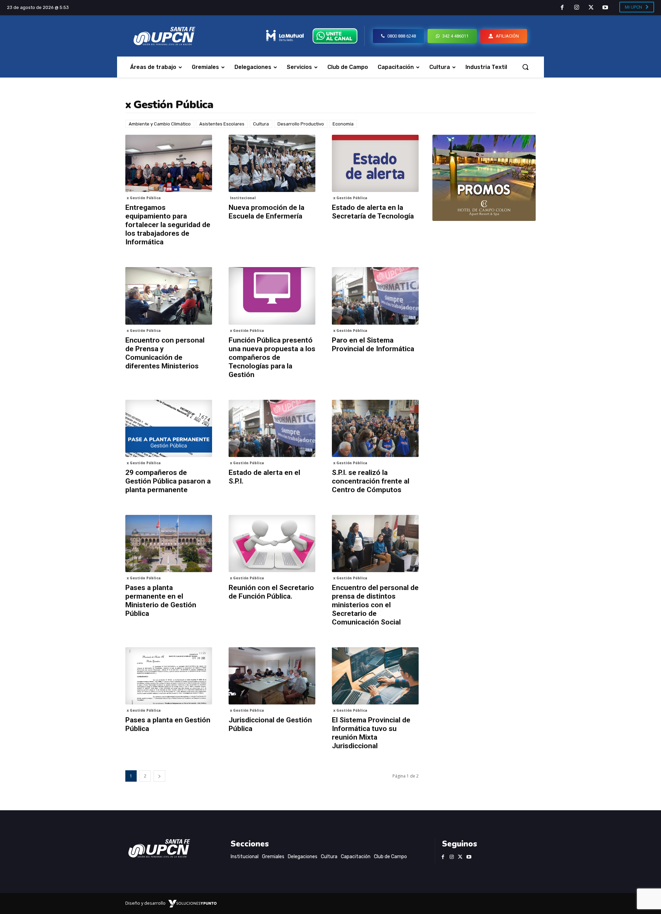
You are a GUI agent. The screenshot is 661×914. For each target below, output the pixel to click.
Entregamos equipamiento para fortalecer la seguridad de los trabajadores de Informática (167, 224)
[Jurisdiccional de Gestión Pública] (272, 675)
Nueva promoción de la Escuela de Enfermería (266, 211)
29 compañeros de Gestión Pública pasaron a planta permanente (168, 481)
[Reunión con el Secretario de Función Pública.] (272, 543)
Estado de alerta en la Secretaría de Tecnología (373, 211)
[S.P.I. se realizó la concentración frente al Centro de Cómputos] (375, 428)
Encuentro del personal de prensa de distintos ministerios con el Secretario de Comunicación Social (375, 604)
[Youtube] (605, 8)
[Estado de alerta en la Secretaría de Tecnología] (375, 163)
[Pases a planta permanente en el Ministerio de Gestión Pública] (168, 543)
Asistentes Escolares (221, 123)
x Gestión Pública (144, 197)
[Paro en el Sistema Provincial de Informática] (375, 295)
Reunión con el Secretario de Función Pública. (271, 591)
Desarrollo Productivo (300, 123)
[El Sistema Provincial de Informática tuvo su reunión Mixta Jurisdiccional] (375, 675)
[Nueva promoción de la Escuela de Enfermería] (272, 163)
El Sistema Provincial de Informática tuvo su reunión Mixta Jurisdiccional (371, 733)
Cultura (261, 123)
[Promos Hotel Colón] (484, 178)
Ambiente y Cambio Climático (160, 123)
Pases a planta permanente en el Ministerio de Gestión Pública (160, 600)
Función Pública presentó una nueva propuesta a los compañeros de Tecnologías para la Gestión (272, 357)
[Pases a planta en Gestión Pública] (168, 675)
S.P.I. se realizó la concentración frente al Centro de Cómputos (370, 481)
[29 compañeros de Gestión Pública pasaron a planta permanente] (168, 428)
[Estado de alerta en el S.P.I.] (272, 428)
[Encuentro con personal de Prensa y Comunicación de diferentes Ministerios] (168, 295)
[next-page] (159, 776)
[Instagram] (576, 8)
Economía (343, 123)
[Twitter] (591, 8)
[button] (525, 67)
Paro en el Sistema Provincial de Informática (373, 344)
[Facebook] (562, 8)
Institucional (243, 197)
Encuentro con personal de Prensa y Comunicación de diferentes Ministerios (164, 353)
